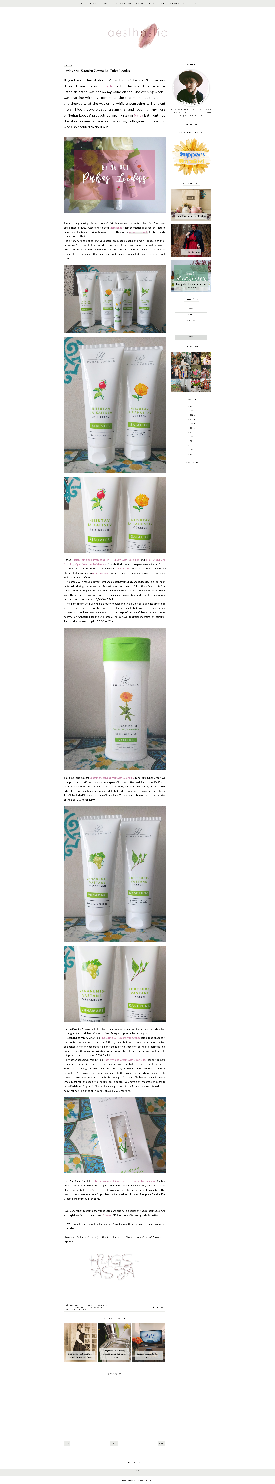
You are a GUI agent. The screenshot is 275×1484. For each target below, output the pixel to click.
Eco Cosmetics (100, 1305)
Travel (106, 3)
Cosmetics (88, 1305)
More (161, 1444)
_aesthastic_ (138, 1462)
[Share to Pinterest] (162, 1307)
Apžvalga (69, 1305)
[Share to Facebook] (153, 1307)
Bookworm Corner (145, 3)
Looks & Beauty (121, 3)
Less (67, 1444)
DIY (160, 3)
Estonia (68, 1307)
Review (82, 1309)
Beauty (78, 1305)
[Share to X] (158, 1307)
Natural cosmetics (98, 1307)
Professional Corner (179, 3)
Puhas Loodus (71, 1309)
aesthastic (133, 1480)
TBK (150, 1480)
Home (82, 3)
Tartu (90, 1309)
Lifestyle (93, 3)
